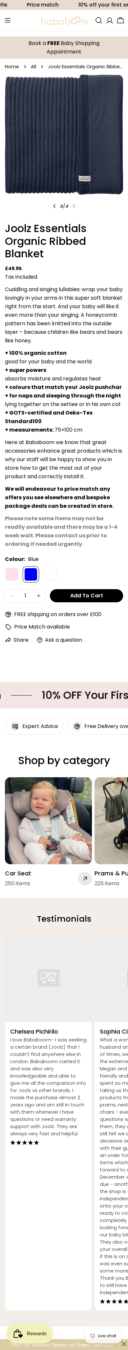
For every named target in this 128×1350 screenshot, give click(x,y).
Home (12, 66)
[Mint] (50, 574)
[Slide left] (54, 206)
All (33, 66)
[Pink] (12, 574)
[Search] (98, 20)
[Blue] (31, 574)
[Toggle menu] (7, 20)
